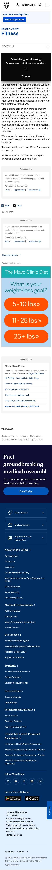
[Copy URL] (26, 69)
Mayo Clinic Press (36, 374)
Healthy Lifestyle (10, 29)
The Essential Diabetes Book (17, 395)
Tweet (19, 205)
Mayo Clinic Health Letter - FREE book (22, 406)
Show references (10, 255)
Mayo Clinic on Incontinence (17, 389)
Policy (7, 190)
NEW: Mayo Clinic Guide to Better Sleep (22, 378)
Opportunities (19, 190)
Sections (8, 46)
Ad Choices (33, 190)
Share (7, 205)
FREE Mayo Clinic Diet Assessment (20, 401)
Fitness (10, 33)
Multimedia (34, 436)
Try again (26, 76)
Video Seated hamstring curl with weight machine (22, 439)
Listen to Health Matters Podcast (18, 384)
